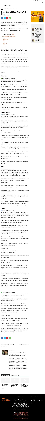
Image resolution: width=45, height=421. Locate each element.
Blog (5, 5)
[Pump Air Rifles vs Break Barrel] (33, 40)
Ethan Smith (4, 15)
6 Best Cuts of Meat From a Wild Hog (8, 36)
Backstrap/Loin (5, 39)
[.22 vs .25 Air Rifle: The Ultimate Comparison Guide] (33, 29)
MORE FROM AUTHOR (15, 375)
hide (13, 34)
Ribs (3, 40)
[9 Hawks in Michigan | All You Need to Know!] (25, 380)
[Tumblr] (41, 1)
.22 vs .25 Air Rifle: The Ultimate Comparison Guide (39, 29)
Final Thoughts (4, 46)
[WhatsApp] (10, 18)
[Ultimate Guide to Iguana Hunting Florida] (15, 380)
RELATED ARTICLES (5, 375)
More (9, 5)
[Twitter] (43, 1)
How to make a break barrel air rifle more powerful (7, 345)
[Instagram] (36, 1)
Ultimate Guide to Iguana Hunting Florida (14, 385)
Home (2, 8)
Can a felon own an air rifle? (24, 344)
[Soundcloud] (39, 1)
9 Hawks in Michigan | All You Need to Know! (24, 385)
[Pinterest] (37, 1)
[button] (42, 2)
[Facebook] (34, 1)
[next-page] (3, 388)
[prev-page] (2, 388)
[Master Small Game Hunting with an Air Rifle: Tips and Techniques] (33, 34)
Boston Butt (5, 43)
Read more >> (11, 369)
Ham (4, 44)
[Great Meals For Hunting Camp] (5, 380)
